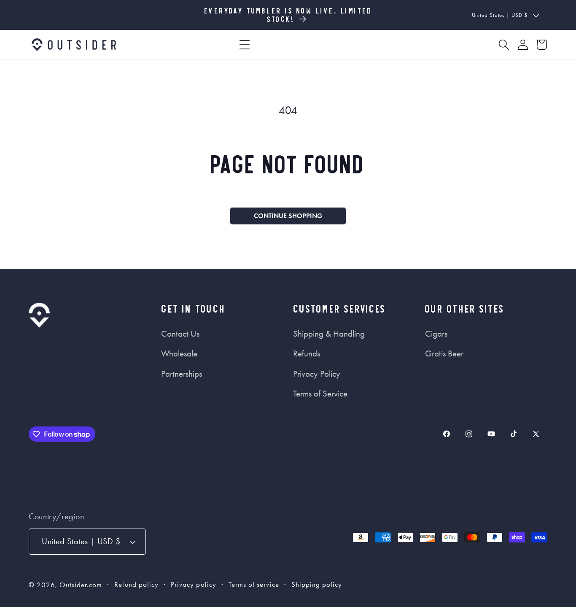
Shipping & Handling (329, 334)
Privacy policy (193, 584)
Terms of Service (320, 393)
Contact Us (180, 334)
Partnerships (181, 374)
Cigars (436, 334)
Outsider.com (80, 585)
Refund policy (136, 584)
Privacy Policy (316, 374)
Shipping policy (316, 584)
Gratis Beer (444, 353)
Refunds (306, 353)
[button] (245, 45)
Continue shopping (288, 216)
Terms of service (254, 584)
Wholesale (179, 353)
